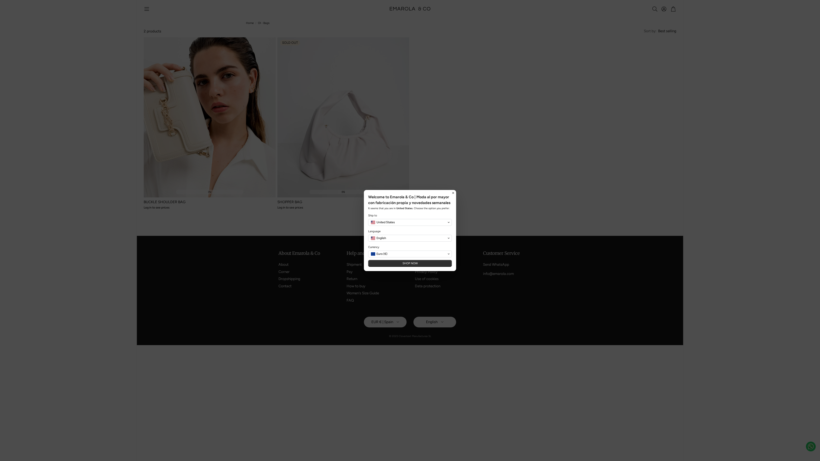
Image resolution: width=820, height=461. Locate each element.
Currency (373, 250)
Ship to (372, 218)
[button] (410, 225)
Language (374, 234)
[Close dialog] (453, 190)
